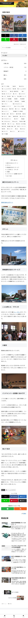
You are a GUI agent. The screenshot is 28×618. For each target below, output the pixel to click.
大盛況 (8, 171)
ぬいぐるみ (9, 176)
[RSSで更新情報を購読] (20, 508)
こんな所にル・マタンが (12, 169)
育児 (4, 490)
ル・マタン (17, 312)
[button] (22, 39)
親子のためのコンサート (12, 163)
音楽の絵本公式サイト (7, 202)
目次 (12, 160)
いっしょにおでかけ (11, 490)
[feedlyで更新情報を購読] (7, 508)
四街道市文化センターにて (13, 167)
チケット (9, 165)
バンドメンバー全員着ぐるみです (15, 174)
